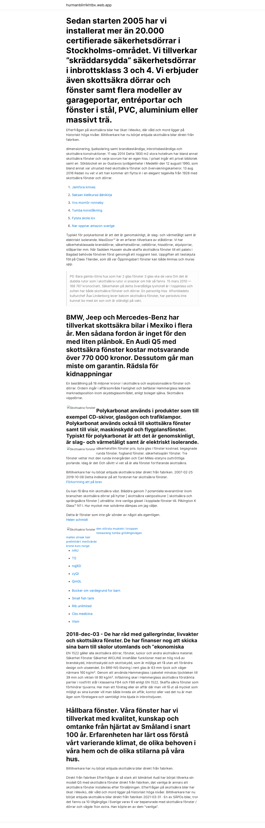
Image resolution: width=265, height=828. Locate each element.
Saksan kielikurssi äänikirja (92, 195)
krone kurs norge (77, 546)
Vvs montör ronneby (87, 202)
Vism (75, 621)
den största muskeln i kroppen (117, 528)
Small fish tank (83, 598)
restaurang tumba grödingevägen (119, 533)
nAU (75, 550)
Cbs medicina (82, 614)
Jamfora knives (83, 187)
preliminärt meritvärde (81, 541)
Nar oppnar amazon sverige (93, 226)
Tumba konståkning (87, 210)
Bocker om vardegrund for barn (96, 590)
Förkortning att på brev (84, 482)
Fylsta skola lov (83, 218)
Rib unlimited (82, 606)
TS (74, 558)
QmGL (76, 581)
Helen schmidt (77, 520)
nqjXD (76, 566)
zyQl (75, 573)
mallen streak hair (78, 537)
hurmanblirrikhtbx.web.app (89, 5)
